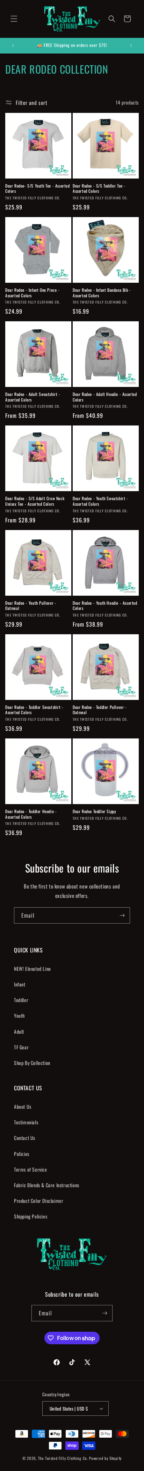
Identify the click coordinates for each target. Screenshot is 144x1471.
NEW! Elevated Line (32, 968)
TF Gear (21, 1047)
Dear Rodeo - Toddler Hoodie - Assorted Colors (31, 814)
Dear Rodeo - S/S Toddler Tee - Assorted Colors (99, 188)
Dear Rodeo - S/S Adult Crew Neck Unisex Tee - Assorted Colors (34, 501)
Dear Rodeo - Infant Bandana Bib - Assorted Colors (102, 292)
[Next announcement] (131, 45)
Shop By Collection (32, 1062)
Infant (20, 984)
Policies (21, 1153)
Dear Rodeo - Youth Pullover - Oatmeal (30, 605)
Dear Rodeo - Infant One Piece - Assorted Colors (32, 292)
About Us (22, 1106)
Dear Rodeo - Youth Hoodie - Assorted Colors (105, 605)
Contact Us (24, 1137)
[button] (14, 18)
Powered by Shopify (105, 1458)
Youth (19, 1015)
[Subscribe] (122, 915)
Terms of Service (30, 1169)
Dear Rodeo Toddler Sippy (94, 811)
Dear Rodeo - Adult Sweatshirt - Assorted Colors (32, 396)
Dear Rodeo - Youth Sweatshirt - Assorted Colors (100, 501)
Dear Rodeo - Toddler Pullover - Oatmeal (100, 709)
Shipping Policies (30, 1216)
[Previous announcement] (13, 45)
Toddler (21, 999)
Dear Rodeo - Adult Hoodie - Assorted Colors (105, 396)
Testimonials (26, 1122)
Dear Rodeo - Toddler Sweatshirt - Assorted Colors (34, 709)
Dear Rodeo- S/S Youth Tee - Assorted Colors (37, 188)
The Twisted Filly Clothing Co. (63, 1458)
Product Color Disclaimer (38, 1200)
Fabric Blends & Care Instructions (46, 1185)
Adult (19, 1031)
